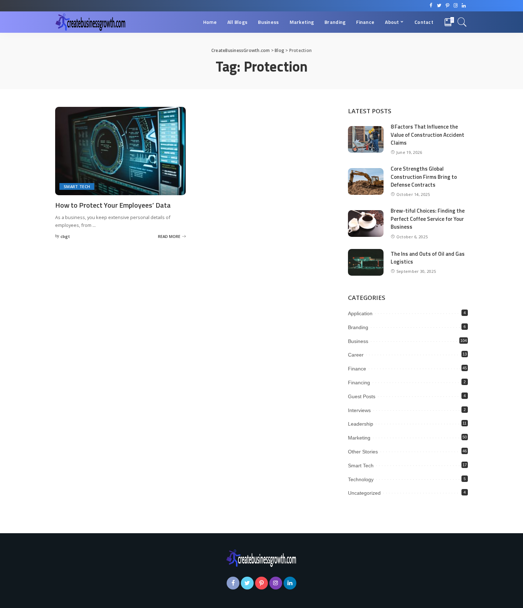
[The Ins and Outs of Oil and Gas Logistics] (366, 262)
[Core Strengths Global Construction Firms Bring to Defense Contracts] (366, 181)
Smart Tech (77, 186)
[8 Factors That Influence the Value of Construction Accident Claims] (366, 139)
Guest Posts (361, 396)
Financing (359, 382)
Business (358, 341)
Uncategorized (364, 493)
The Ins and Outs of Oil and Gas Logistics (428, 258)
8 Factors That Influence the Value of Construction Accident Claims (427, 135)
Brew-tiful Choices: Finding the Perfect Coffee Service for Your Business (428, 219)
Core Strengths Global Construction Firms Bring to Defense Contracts (424, 177)
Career (356, 355)
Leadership (360, 424)
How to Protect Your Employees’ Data (113, 205)
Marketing (359, 438)
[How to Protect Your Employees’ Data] (120, 151)
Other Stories (363, 451)
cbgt (65, 236)
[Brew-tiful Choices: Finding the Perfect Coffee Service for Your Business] (366, 223)
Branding (358, 327)
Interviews (359, 410)
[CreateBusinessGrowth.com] (90, 22)
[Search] (462, 22)
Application (360, 313)
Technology (361, 479)
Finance (357, 368)
